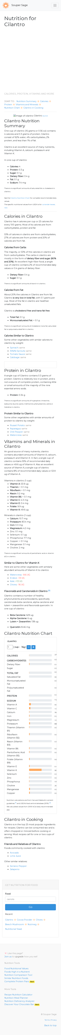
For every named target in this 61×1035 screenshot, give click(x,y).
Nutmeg (32, 924)
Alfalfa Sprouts (17, 351)
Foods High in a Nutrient (17, 971)
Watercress (15, 435)
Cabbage (14, 357)
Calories (44, 101)
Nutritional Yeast (13, 929)
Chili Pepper (16, 432)
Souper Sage (19, 5)
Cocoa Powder (24, 920)
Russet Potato (17, 425)
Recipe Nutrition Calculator (18, 994)
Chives (13, 584)
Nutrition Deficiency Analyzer (19, 1001)
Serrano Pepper (18, 866)
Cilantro (38, 115)
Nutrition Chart (12, 108)
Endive (13, 578)
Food (7, 894)
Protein (8, 104)
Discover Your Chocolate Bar (21, 1004)
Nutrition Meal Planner (16, 998)
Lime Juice (15, 856)
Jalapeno (14, 869)
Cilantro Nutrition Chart (20, 198)
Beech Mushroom (14, 924)
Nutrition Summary (26, 101)
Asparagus (15, 428)
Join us (7, 956)
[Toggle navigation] (55, 5)
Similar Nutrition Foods (16, 978)
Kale (12, 581)
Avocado (14, 852)
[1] (15, 803)
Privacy (54, 1020)
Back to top (50, 1025)
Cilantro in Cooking (33, 108)
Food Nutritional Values (16, 968)
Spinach (14, 347)
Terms (47, 1020)
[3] (49, 590)
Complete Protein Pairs (19, 981)
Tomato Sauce (17, 354)
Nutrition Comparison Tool (18, 975)
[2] (50, 803)
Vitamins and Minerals (27, 104)
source (45, 116)
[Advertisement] (30, 60)
